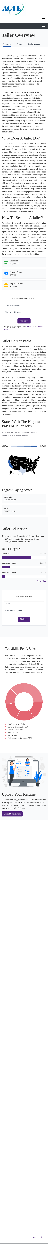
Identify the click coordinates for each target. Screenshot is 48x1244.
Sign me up (24, 321)
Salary (19, 44)
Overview (7, 44)
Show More (41, 581)
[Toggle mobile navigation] (43, 26)
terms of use (30, 327)
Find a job (24, 619)
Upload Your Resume (12, 814)
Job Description (34, 44)
